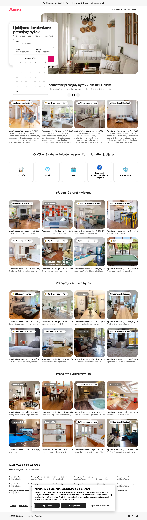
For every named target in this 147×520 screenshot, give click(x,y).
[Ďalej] (78, 95)
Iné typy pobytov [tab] (16, 470)
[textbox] (23, 51)
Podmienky (39, 516)
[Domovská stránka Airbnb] (15, 9)
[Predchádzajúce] (69, 95)
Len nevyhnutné (73, 506)
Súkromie (29, 516)
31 (17, 91)
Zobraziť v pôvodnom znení (93, 3)
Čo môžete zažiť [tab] (32, 470)
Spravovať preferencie (100, 506)
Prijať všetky (47, 506)
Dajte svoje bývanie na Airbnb (123, 9)
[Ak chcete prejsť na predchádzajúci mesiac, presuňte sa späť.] (17, 58)
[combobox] (33, 43)
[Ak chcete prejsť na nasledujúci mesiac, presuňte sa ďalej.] (44, 58)
